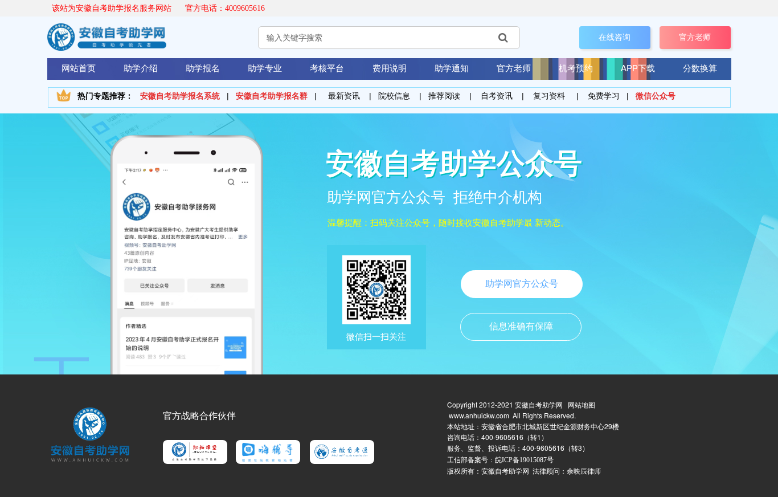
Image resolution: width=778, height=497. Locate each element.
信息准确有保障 (521, 326)
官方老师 (695, 37)
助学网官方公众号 (521, 283)
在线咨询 (614, 37)
